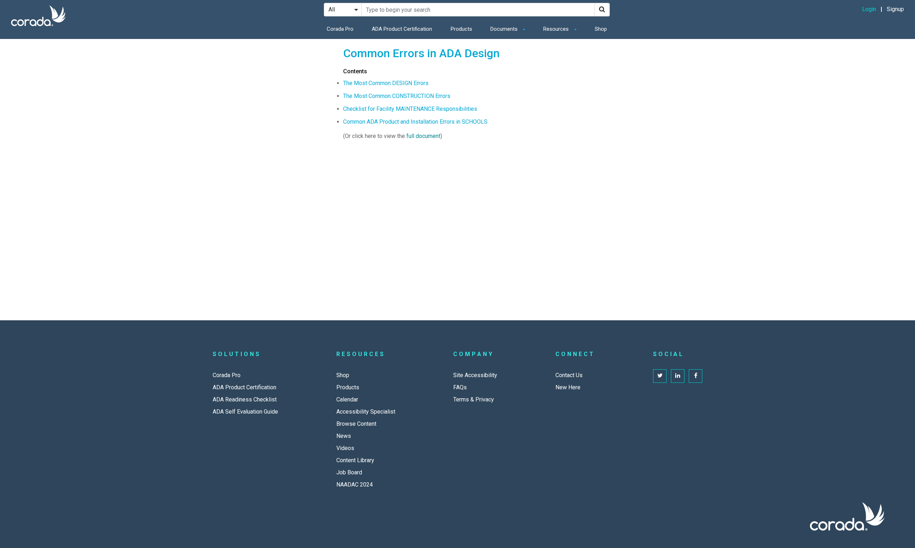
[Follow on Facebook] (695, 376)
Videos (345, 448)
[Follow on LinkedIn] (677, 376)
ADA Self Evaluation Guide (245, 411)
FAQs (460, 387)
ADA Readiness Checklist (245, 399)
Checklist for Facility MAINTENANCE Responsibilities (410, 108)
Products (461, 29)
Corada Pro (340, 29)
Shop (601, 29)
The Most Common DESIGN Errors (386, 83)
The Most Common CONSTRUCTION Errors (396, 96)
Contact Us (569, 375)
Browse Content (356, 423)
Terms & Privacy (473, 399)
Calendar (347, 399)
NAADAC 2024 (354, 484)
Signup (895, 9)
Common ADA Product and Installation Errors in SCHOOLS (415, 121)
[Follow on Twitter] (660, 376)
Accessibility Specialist (365, 411)
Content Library (355, 460)
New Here (567, 387)
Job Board (349, 472)
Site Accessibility (475, 375)
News (343, 436)
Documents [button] (504, 29)
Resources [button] (556, 29)
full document (423, 136)
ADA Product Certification (402, 29)
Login (869, 9)
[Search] (602, 9)
